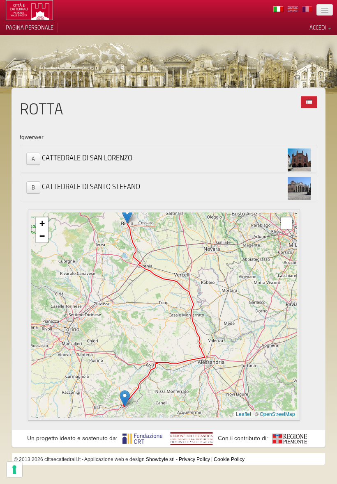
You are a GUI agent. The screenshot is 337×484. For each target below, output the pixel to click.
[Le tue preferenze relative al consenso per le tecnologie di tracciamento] (14, 469)
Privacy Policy (194, 459)
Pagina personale (29, 27)
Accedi (318, 27)
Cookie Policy (229, 459)
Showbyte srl (160, 459)
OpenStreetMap (277, 413)
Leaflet (243, 413)
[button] (125, 398)
